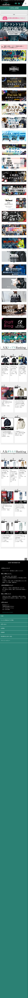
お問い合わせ (3, 624)
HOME (2, 616)
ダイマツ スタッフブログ (7, 612)
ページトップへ (26, 559)
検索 (14, 14)
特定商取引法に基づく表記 (6, 636)
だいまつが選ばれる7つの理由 (7, 620)
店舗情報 (3, 632)
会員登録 (3, 628)
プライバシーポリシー (5, 640)
